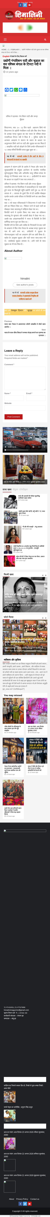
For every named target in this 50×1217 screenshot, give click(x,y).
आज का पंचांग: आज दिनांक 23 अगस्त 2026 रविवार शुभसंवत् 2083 (36, 728)
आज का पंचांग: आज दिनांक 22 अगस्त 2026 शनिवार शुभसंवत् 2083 (24, 1155)
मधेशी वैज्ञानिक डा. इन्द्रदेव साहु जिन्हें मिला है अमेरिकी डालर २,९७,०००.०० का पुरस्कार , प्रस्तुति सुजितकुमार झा (28, 548)
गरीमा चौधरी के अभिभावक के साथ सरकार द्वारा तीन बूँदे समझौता (12, 728)
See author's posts (25, 285)
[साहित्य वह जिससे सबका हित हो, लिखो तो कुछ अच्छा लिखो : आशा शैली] (9, 1097)
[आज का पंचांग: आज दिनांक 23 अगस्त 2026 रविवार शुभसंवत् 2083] (9, 1143)
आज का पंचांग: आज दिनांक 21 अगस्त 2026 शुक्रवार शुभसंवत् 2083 (24, 1176)
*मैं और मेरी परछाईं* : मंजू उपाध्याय (32, 527)
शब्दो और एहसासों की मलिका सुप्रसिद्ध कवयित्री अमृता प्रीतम (29, 497)
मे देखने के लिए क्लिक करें (15, 56)
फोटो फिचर (8, 617)
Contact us (34, 1199)
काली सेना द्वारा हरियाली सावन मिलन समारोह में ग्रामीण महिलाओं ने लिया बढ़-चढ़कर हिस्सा (12, 811)
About (11, 1199)
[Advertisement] (25, 1051)
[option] (25, 469)
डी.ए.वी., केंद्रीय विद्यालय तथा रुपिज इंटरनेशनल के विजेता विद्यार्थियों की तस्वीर (24, 640)
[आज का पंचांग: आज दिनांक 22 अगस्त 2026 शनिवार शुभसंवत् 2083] (9, 1165)
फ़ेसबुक (14, 310)
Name (7, 393)
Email (29, 393)
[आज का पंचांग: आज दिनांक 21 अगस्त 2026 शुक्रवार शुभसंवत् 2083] (9, 1187)
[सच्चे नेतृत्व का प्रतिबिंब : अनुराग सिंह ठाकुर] (9, 1115)
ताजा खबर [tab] (7, 489)
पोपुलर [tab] (15, 489)
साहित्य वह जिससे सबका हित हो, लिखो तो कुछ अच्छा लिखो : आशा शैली (24, 1086)
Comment (9, 365)
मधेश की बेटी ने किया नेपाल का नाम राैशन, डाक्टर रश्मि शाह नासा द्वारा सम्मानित (30, 557)
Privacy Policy (22, 1199)
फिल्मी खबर (9, 574)
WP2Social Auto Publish (16, 1216)
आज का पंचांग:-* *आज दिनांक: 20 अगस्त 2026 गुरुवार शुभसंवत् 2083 (25, 482)
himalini (25, 278)
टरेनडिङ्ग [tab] (23, 489)
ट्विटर (21, 310)
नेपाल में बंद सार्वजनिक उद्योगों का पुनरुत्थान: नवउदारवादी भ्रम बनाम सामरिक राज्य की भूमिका (12, 769)
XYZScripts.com (35, 1216)
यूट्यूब (30, 310)
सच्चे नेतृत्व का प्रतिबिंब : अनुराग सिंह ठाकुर (18, 1107)
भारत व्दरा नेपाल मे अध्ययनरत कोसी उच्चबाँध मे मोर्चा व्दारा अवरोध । (25, 324)
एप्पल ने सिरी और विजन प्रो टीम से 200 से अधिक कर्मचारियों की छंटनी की (36, 768)
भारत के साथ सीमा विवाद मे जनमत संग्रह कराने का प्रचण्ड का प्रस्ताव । (25, 332)
